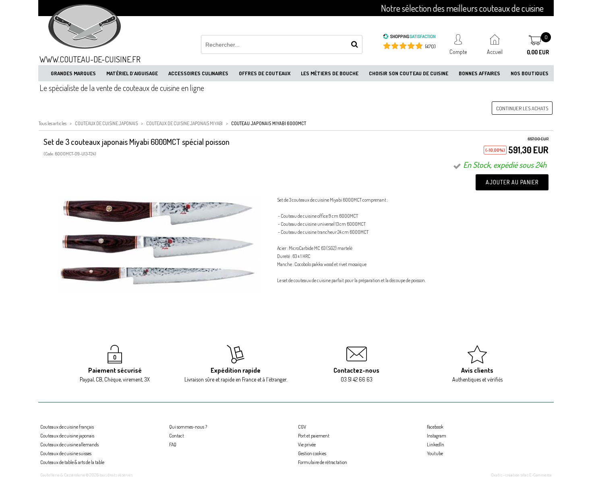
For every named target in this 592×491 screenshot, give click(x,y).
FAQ (172, 444)
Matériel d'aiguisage (132, 73)
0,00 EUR (538, 52)
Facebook (435, 427)
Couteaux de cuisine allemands (69, 444)
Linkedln (435, 444)
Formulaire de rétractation (322, 462)
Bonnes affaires (479, 73)
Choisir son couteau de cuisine (408, 73)
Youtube (435, 453)
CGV (302, 427)
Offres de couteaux (264, 73)
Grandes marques (73, 73)
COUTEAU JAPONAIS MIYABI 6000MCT (268, 123)
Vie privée (307, 444)
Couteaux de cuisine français (67, 427)
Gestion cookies (312, 453)
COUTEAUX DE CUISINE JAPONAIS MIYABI (184, 123)
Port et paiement (313, 436)
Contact (176, 436)
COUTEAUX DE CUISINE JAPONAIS (106, 123)
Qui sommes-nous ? (188, 427)
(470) (430, 46)
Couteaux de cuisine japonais (67, 436)
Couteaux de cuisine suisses (65, 453)
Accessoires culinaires (198, 73)
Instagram (436, 436)
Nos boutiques (530, 73)
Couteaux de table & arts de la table (72, 462)
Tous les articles (52, 123)
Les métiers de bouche (329, 73)
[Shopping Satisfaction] (409, 37)
